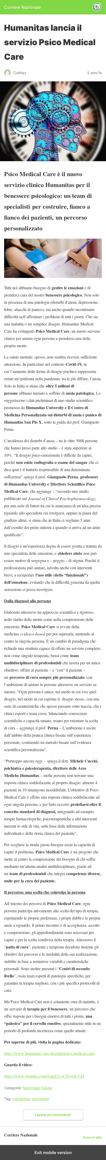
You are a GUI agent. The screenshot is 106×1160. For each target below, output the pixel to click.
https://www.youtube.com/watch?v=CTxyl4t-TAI (44, 1076)
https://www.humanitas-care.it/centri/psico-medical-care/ (49, 1053)
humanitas (21, 1098)
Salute (46, 1088)
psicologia (40, 1098)
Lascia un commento (53, 1114)
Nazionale (31, 1088)
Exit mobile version (53, 1152)
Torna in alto (92, 1137)
